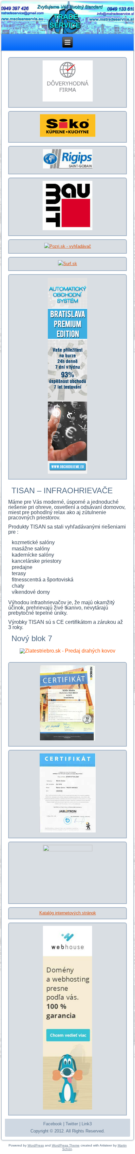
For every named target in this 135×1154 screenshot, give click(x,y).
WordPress (36, 1145)
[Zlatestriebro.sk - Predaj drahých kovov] (67, 651)
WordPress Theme (66, 1145)
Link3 (87, 1123)
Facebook (52, 1123)
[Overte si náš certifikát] (67, 101)
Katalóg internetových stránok (67, 912)
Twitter (72, 1123)
